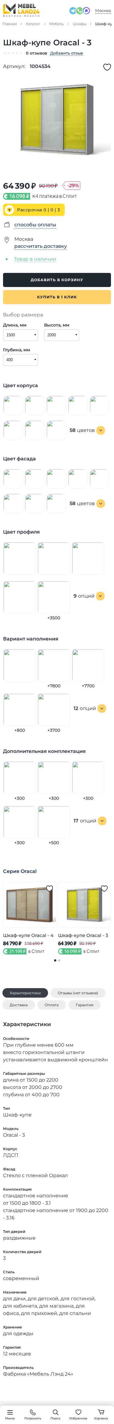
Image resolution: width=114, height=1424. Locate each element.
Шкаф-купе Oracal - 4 (28, 935)
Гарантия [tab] (84, 1005)
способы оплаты (35, 225)
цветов (82, 430)
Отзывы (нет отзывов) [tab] (78, 993)
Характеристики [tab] (25, 993)
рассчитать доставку (40, 246)
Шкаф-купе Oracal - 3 (83, 935)
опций (84, 596)
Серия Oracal (20, 871)
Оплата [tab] (52, 1005)
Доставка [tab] (19, 1005)
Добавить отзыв (66, 53)
